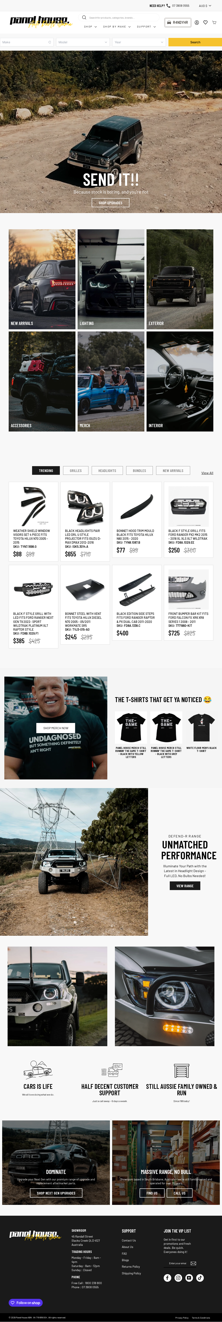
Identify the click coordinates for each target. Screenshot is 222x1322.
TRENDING (46, 470)
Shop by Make (115, 26)
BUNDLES (139, 470)
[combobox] (119, 17)
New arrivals (173, 470)
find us (152, 1193)
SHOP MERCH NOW (55, 728)
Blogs (125, 1260)
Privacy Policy (182, 1317)
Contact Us (129, 1240)
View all (207, 473)
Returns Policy (131, 1266)
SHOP (88, 26)
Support (144, 26)
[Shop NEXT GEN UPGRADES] (56, 1162)
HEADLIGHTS (107, 470)
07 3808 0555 (180, 5)
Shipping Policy (131, 1273)
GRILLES (76, 470)
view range (185, 885)
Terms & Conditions (201, 1317)
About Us (127, 1247)
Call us (180, 1193)
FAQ (124, 1253)
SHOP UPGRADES (110, 202)
